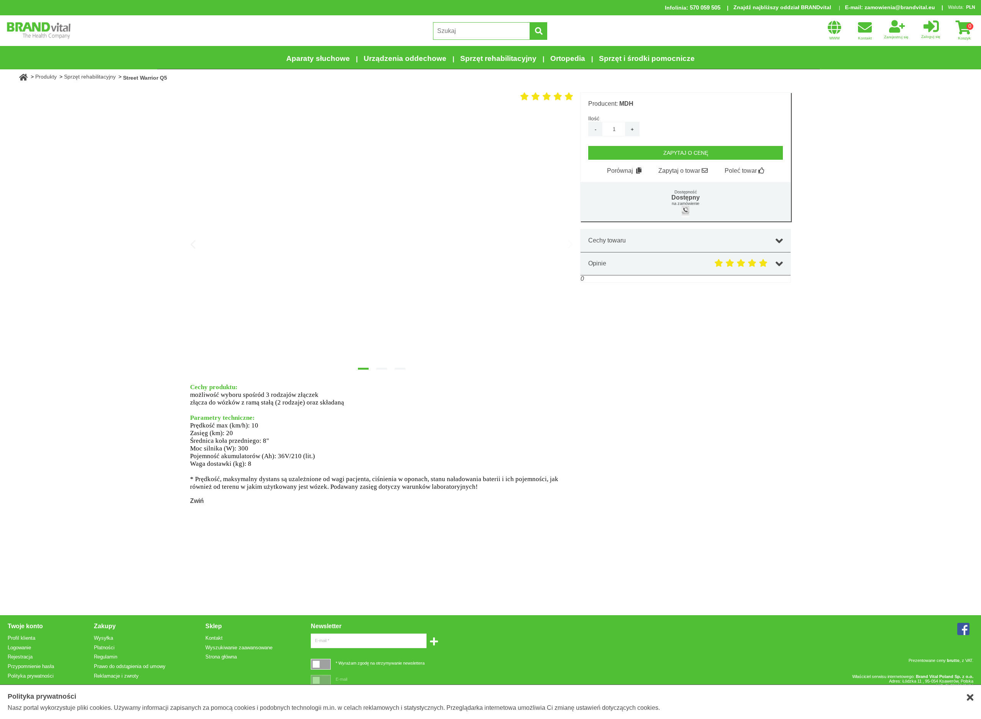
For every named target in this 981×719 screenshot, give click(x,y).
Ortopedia (567, 58)
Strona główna (221, 657)
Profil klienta (21, 638)
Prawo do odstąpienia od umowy (130, 666)
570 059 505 (705, 7)
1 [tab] (363, 369)
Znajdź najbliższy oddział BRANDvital (782, 7)
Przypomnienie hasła (31, 666)
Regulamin (105, 657)
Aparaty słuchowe (318, 58)
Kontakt (214, 638)
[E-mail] (321, 680)
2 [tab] (381, 369)
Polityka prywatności (31, 676)
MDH (626, 103)
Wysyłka (103, 638)
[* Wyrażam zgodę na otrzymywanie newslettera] (321, 664)
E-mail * (322, 640)
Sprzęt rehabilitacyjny (498, 58)
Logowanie (19, 647)
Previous (192, 244)
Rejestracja (20, 657)
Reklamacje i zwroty (116, 676)
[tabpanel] (381, 235)
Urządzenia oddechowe (405, 58)
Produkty (46, 77)
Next (570, 244)
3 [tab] (400, 369)
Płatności (104, 647)
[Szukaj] (538, 31)
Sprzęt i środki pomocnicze (647, 58)
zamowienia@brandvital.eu (900, 7)
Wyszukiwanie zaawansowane (238, 647)
